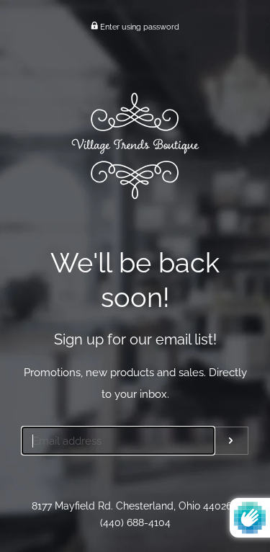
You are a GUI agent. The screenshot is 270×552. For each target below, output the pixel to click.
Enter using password (138, 26)
